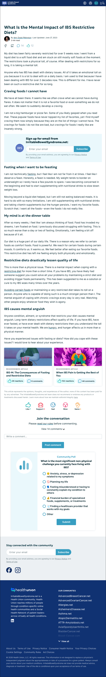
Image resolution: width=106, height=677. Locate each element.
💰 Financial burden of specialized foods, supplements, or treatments (66, 499)
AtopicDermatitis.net (70, 618)
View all (65, 641)
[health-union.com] (23, 590)
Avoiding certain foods (17, 289)
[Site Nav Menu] (102, 3)
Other (50, 514)
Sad (51, 406)
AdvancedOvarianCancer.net (75, 600)
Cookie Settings (14, 652)
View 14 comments (52, 429)
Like (27, 406)
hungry (52, 327)
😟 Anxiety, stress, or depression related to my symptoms (65, 475)
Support (40, 406)
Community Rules (32, 652)
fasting (32, 174)
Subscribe (82, 149)
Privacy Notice (80, 154)
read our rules (45, 423)
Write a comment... (16, 436)
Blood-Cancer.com (69, 635)
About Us (10, 648)
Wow (64, 406)
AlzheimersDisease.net (71, 609)
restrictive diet (12, 271)
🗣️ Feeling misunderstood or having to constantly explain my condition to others (68, 490)
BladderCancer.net (69, 631)
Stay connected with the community (29, 545)
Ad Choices (48, 652)
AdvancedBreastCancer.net (74, 596)
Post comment (53, 445)
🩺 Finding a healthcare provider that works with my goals (67, 507)
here (76, 397)
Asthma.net (65, 613)
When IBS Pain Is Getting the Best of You (77, 374)
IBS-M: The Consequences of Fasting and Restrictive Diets (28, 374)
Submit (66, 522)
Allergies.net (65, 604)
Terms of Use (35, 157)
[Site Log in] (90, 3)
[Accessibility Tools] (85, 3)
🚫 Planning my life (57, 481)
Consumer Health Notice (61, 648)
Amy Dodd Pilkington (22, 37)
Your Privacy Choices (85, 648)
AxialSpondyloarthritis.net (73, 627)
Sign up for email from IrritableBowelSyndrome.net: (47, 140)
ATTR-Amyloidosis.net (71, 622)
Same (77, 406)
